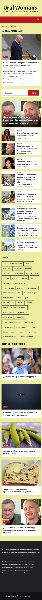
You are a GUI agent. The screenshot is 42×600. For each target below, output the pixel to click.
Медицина (18, 268)
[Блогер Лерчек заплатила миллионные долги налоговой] (8, 134)
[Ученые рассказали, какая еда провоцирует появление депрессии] (21, 473)
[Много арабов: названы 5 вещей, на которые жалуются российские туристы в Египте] (8, 197)
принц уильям (21, 327)
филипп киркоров (26, 337)
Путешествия (18, 273)
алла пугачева (8, 288)
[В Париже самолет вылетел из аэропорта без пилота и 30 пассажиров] (21, 397)
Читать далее (8, 82)
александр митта (19, 283)
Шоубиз (6, 114)
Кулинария (7, 268)
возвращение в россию (12, 293)
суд (29, 332)
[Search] (38, 19)
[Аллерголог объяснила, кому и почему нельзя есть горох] (21, 435)
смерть (13, 332)
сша (35, 332)
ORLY (4, 263)
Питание (6, 273)
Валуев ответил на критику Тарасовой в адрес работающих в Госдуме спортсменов (21, 65)
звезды (20, 302)
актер (32, 278)
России (6, 278)
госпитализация (30, 293)
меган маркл (7, 317)
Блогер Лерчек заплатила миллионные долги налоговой (27, 135)
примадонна (7, 327)
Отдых (19, 172)
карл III (5, 307)
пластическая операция (12, 322)
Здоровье (29, 263)
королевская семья (18, 307)
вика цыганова (31, 288)
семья (5, 332)
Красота (6, 445)
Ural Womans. (21, 7)
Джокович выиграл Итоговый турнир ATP (20, 376)
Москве (28, 268)
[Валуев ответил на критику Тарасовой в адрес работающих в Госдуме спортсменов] (21, 47)
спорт (22, 332)
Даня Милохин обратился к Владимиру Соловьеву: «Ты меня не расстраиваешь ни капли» (20, 120)
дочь (27, 298)
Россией (34, 273)
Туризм (14, 278)
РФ (27, 273)
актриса (6, 283)
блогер (19, 288)
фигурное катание (9, 337)
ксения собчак (8, 312)
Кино (5, 57)
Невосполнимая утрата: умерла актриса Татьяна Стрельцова (27, 164)
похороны (29, 322)
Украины (24, 278)
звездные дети (8, 302)
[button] (4, 19)
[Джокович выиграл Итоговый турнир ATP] (21, 361)
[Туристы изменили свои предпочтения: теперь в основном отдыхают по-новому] (8, 245)
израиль (29, 302)
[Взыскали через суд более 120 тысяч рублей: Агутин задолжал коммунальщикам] (8, 149)
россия (32, 327)
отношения (20, 317)
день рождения (8, 298)
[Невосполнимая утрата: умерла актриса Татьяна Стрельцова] (8, 163)
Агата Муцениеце (16, 263)
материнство (23, 312)
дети (19, 298)
